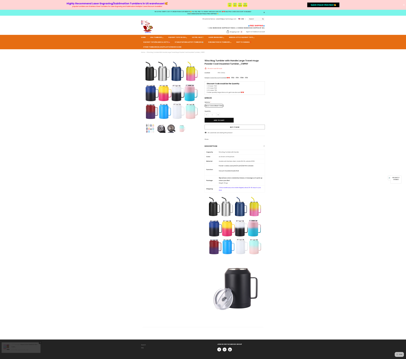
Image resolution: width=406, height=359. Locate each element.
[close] (264, 13)
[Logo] (147, 27)
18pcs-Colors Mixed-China (214, 106)
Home (143, 52)
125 (209, 133)
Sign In (248, 32)
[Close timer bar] (404, 5)
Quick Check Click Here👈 (323, 4)
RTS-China (221, 73)
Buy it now (234, 127)
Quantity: (208, 111)
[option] (171, 90)
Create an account (258, 32)
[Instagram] (224, 349)
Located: (207, 73)
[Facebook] (219, 349)
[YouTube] (230, 349)
